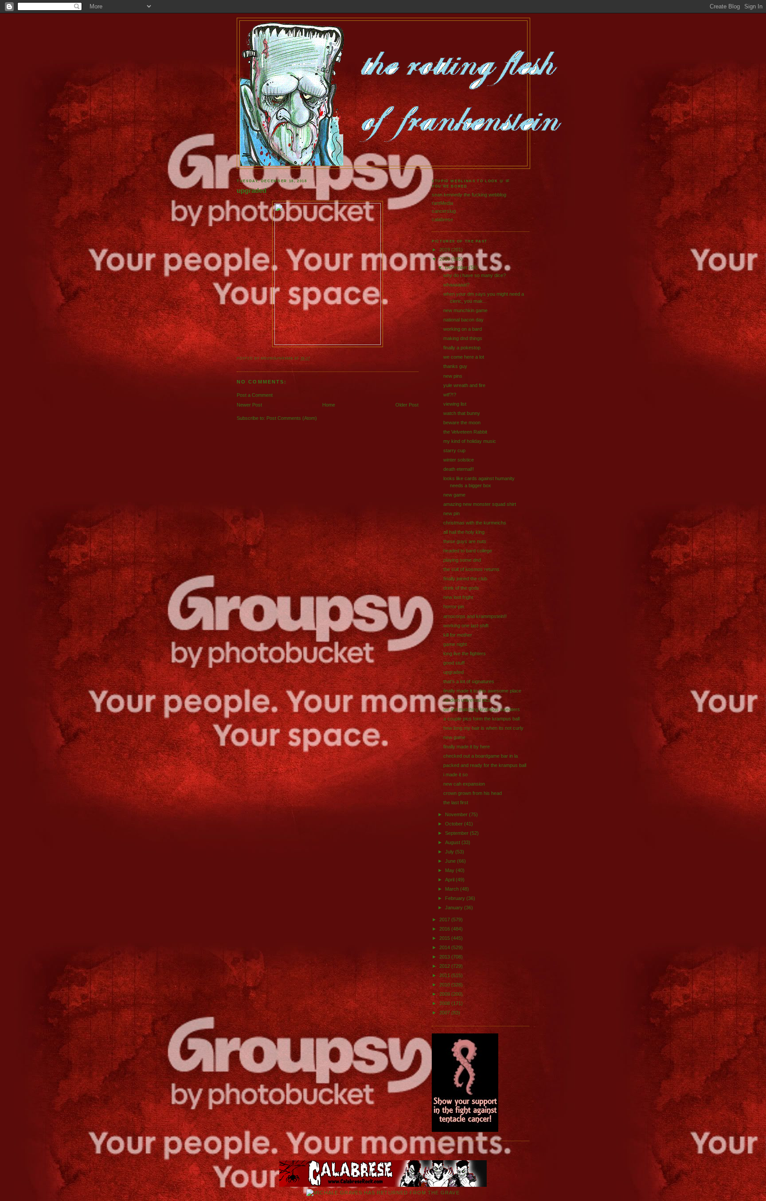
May (450, 870)
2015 (445, 938)
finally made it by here (466, 746)
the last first (455, 802)
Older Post (406, 404)
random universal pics (467, 700)
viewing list (454, 404)
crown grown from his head (472, 793)
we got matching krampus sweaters (481, 709)
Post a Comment (255, 395)
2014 (445, 947)
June (451, 861)
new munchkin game (465, 310)
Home (328, 404)
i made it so (455, 774)
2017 (445, 919)
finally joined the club (465, 578)
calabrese (442, 219)
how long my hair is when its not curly (483, 728)
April (450, 879)
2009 (445, 994)
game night (455, 644)
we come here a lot (463, 357)
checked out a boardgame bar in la (480, 756)
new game (454, 494)
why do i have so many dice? (474, 275)
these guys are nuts (464, 541)
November (457, 814)
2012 (445, 966)
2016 (445, 928)
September (457, 833)
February (455, 898)
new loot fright (458, 597)
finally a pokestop (462, 347)
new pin (451, 513)
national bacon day (463, 319)
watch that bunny (461, 413)
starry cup (454, 450)
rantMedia (442, 203)
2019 (445, 249)
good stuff (454, 662)
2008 (445, 1003)
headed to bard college (467, 550)
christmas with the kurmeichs (474, 522)
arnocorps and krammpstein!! (475, 616)
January (454, 907)
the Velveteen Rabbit (465, 431)
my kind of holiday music (469, 441)
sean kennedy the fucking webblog (469, 194)
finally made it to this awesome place (482, 690)
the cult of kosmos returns (471, 569)
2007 (445, 1012)
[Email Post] (312, 358)
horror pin (453, 606)
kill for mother (457, 635)
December (457, 267)
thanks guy (455, 366)
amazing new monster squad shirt (479, 504)
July (450, 851)
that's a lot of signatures (468, 681)
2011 (445, 975)
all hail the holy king (464, 532)
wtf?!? (449, 394)
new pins (452, 376)
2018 (445, 259)
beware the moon (462, 422)
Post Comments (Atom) (291, 418)
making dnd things (462, 338)
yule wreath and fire (464, 385)
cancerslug (444, 211)
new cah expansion (464, 783)
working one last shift (466, 625)
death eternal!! (458, 469)
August (453, 842)
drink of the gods (461, 588)
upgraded (251, 190)
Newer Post (249, 404)
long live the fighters (464, 653)
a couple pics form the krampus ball (481, 718)
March (452, 889)
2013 (445, 956)
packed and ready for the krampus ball (484, 765)
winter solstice (458, 459)
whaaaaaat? (456, 284)
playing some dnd (462, 560)
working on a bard (462, 329)
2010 (445, 984)
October (454, 823)
